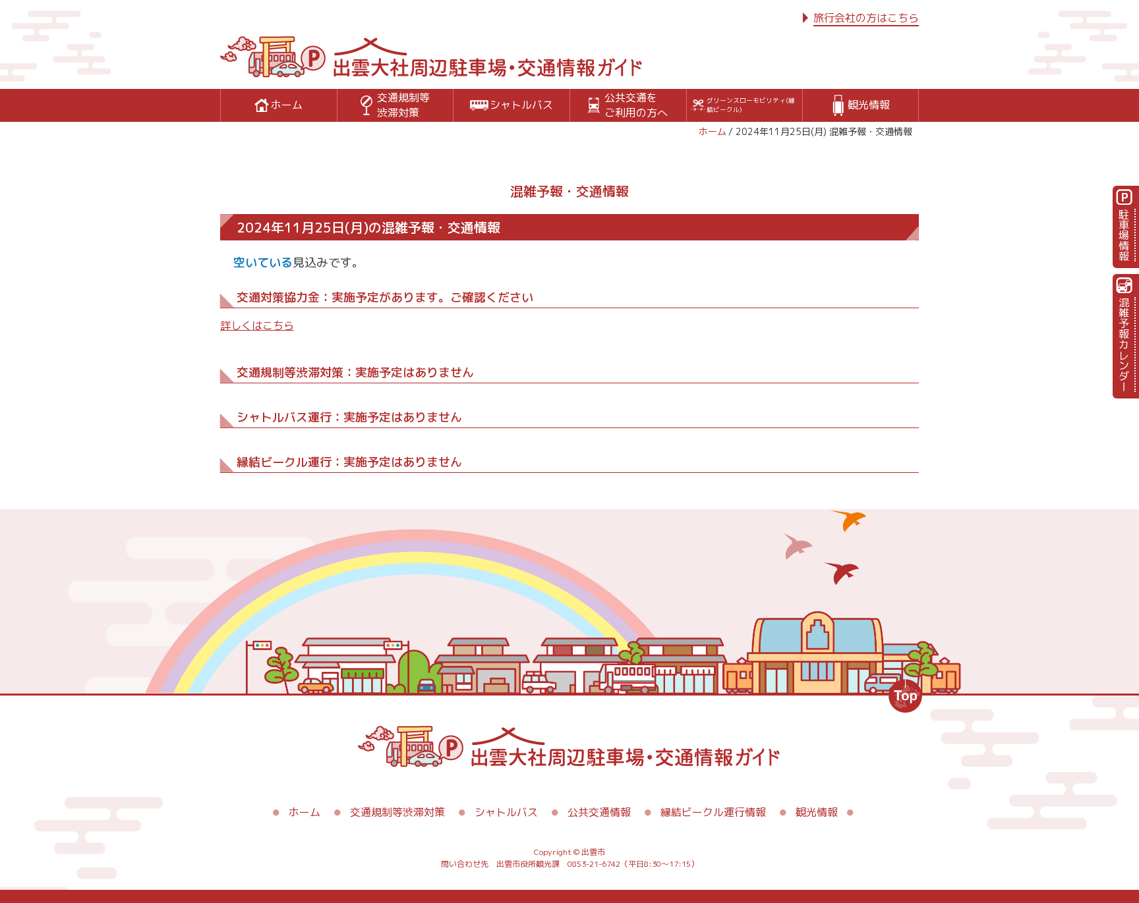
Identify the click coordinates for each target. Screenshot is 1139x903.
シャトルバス (506, 812)
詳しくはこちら (257, 325)
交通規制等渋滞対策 (397, 812)
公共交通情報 (599, 812)
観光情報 (817, 812)
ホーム (712, 131)
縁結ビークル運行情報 (713, 812)
